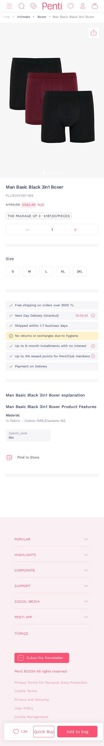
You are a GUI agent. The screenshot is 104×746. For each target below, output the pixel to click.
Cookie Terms (25, 691)
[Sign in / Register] (82, 6)
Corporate (24, 570)
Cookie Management (31, 717)
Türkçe (21, 634)
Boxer (42, 17)
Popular (22, 539)
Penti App (23, 617)
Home (5, 17)
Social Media (27, 602)
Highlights (25, 555)
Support (22, 586)
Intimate (23, 17)
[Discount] (33, 6)
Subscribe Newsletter (45, 658)
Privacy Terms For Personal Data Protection (50, 683)
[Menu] (9, 6)
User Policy (23, 708)
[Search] (21, 6)
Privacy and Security (31, 700)
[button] (44, 173)
